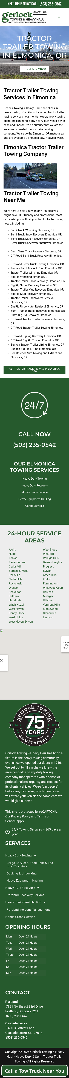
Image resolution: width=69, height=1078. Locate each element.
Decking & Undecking (22, 873)
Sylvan (47, 570)
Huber (12, 554)
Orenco (13, 587)
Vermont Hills (51, 604)
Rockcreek (15, 583)
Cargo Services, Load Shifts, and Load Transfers (30, 864)
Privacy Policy (20, 816)
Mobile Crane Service (34, 492)
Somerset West (18, 570)
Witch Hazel (16, 604)
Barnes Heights (52, 562)
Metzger (48, 596)
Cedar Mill (15, 566)
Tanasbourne (17, 562)
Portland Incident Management (28, 909)
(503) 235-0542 (34, 444)
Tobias (13, 558)
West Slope (50, 549)
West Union (16, 617)
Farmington (50, 583)
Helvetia (48, 592)
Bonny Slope (17, 613)
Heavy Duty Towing (34, 478)
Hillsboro (48, 600)
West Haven (16, 609)
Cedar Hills (15, 579)
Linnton (48, 617)
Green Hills (49, 575)
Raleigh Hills (51, 558)
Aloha (12, 549)
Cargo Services (34, 505)
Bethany (14, 596)
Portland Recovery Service (25, 895)
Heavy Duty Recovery (34, 485)
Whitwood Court (53, 587)
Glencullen (49, 613)
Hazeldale (15, 600)
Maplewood (50, 609)
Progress (48, 566)
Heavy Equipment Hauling (34, 499)
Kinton (47, 579)
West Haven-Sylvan (21, 621)
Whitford (48, 554)
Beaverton (15, 592)
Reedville (14, 575)
